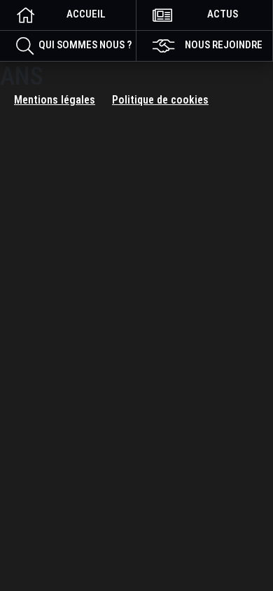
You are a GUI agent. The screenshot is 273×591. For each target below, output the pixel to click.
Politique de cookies (160, 99)
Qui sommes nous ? (85, 45)
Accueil (86, 14)
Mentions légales (54, 99)
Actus (222, 14)
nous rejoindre (223, 45)
